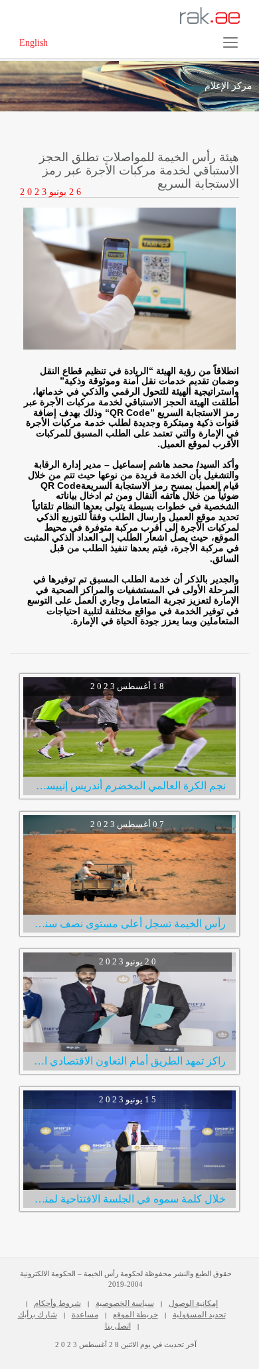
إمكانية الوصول (193, 1303)
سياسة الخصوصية (125, 1303)
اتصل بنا (118, 1326)
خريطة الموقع (135, 1314)
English (33, 43)
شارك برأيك (37, 1314)
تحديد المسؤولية (199, 1314)
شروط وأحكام (57, 1303)
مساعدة (85, 1314)
